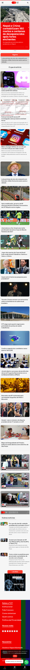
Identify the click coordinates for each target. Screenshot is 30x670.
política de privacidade (20, 653)
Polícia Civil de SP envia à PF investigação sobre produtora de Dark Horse (13, 118)
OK (15, 655)
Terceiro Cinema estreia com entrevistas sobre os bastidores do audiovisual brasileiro (14, 301)
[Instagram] (7, 631)
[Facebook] (12, 631)
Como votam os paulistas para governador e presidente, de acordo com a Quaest (19, 556)
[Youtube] (3, 631)
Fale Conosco (8, 610)
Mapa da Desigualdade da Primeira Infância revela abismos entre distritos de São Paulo (14, 444)
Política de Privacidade (11, 620)
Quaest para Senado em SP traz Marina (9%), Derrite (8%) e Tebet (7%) (19, 541)
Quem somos (7, 617)
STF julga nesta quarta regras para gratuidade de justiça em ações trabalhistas (12, 325)
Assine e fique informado (12, 648)
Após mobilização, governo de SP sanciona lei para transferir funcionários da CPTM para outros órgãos (14, 205)
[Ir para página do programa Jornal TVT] (15, 514)
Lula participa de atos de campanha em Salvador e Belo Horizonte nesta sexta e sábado (14, 181)
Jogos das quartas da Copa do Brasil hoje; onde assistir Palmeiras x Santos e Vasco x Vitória (14, 254)
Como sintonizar (9, 613)
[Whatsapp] (5, 631)
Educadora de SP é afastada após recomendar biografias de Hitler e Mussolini (12, 397)
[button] (2, 2)
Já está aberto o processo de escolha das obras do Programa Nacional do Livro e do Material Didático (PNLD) (14, 373)
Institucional (7, 607)
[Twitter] (10, 631)
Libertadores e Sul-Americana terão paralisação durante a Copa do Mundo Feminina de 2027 (13, 229)
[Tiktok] (14, 631)
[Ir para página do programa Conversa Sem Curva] (15, 590)
